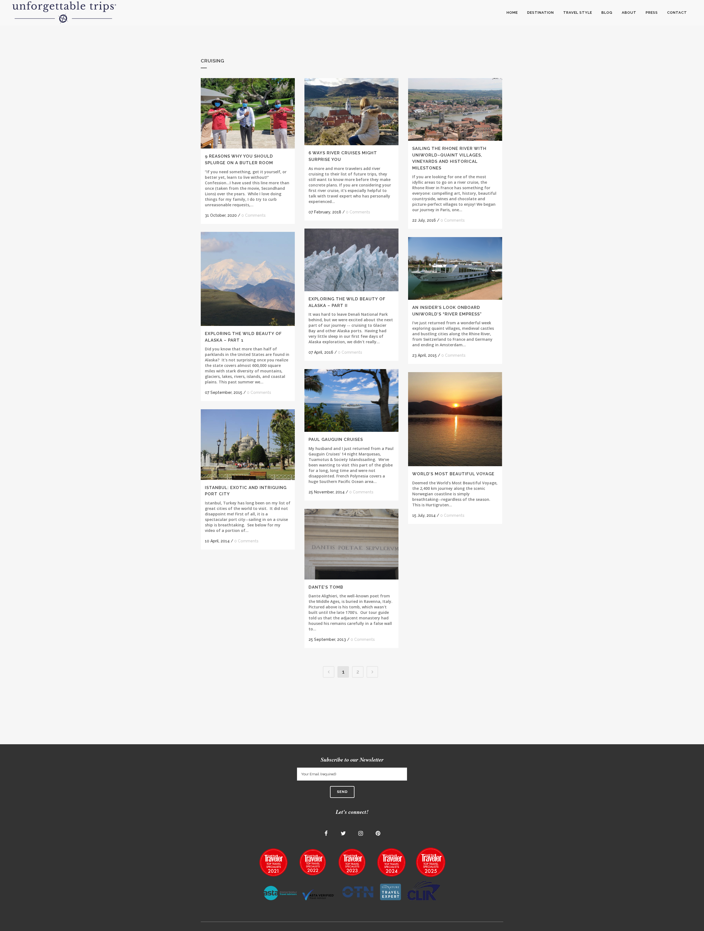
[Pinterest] (378, 833)
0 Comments (253, 215)
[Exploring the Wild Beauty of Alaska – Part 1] (248, 279)
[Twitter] (343, 833)
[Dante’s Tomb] (351, 544)
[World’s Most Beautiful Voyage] (455, 419)
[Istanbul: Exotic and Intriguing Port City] (248, 444)
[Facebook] (326, 833)
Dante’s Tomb (326, 587)
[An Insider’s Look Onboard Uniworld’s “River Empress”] (455, 268)
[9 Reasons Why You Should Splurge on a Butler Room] (248, 113)
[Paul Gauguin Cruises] (351, 400)
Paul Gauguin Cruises (336, 439)
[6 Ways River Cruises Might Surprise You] (351, 111)
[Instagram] (361, 833)
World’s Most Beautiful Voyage (453, 473)
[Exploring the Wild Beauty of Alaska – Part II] (351, 260)
